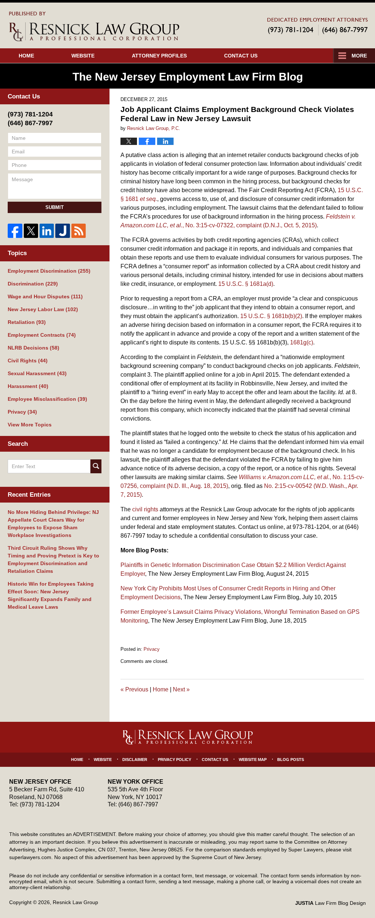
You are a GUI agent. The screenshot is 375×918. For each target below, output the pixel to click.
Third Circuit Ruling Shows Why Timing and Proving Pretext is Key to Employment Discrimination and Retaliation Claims (53, 559)
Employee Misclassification (47, 399)
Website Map (253, 759)
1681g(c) (301, 342)
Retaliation (27, 322)
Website (82, 56)
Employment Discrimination (49, 271)
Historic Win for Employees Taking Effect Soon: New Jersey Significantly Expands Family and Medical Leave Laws (51, 595)
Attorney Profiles (159, 56)
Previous (134, 689)
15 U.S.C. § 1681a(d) (245, 284)
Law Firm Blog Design (330, 903)
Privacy (152, 649)
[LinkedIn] (47, 231)
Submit (54, 207)
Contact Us (240, 56)
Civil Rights (28, 360)
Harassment (28, 386)
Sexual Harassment (37, 373)
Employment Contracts (42, 335)
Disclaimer (134, 759)
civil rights (145, 509)
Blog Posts (290, 759)
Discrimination (33, 284)
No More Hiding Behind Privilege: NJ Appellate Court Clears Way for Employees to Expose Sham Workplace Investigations (53, 523)
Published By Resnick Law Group (317, 26)
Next (181, 689)
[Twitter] (31, 231)
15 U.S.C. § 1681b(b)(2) (271, 316)
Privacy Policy (174, 759)
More (359, 56)
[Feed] (78, 231)
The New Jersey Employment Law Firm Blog (94, 26)
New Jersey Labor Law (43, 309)
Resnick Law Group (75, 902)
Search (95, 466)
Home (26, 56)
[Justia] (62, 231)
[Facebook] (15, 231)
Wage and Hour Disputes (45, 296)
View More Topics (30, 425)
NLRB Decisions (33, 348)
